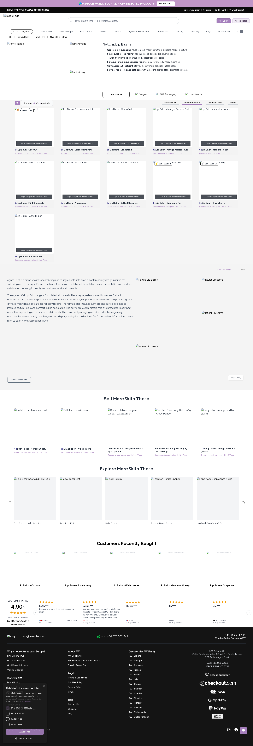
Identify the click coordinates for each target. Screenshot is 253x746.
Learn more (116, 94)
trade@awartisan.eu (33, 636)
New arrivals (170, 102)
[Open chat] (243, 730)
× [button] (43, 686)
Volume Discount (236, 10)
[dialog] (25, 713)
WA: (114, 636)
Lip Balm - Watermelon (126, 585)
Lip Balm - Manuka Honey (175, 585)
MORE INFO (165, 3)
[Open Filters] (17, 103)
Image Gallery (236, 378)
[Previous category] (10, 503)
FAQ (243, 270)
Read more (26, 701)
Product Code (215, 102)
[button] (25, 738)
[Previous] (35, 612)
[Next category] (243, 503)
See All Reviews (18, 624)
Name (233, 102)
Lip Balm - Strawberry (78, 585)
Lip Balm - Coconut (30, 585)
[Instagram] (229, 730)
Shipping (207, 10)
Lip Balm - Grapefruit (222, 585)
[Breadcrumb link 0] (9, 37)
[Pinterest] (236, 730)
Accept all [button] (24, 732)
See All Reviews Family (17, 621)
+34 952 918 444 (235, 634)
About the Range (224, 270)
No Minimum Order (192, 10)
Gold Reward (220, 10)
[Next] (249, 612)
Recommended (192, 102)
